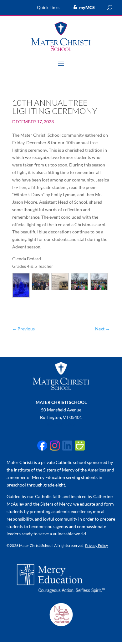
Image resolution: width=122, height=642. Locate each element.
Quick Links (48, 7)
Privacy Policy (96, 545)
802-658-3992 (61, 424)
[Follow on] (42, 446)
